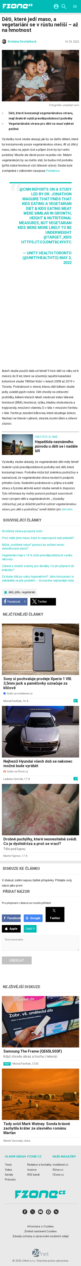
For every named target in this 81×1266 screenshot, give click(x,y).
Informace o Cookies (40, 1226)
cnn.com (67, 509)
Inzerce (32, 1169)
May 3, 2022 (66, 260)
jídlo (17, 592)
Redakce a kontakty (39, 1164)
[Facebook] (24, 1213)
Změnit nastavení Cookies (40, 1231)
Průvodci (10, 1179)
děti (10, 592)
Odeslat (16, 960)
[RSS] (56, 1213)
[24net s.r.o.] (40, 1255)
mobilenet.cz (60, 1164)
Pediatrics (53, 171)
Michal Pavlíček (12, 701)
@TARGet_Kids (58, 237)
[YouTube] (40, 1213)
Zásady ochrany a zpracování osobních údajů (40, 1236)
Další (30, 928)
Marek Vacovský (13, 1140)
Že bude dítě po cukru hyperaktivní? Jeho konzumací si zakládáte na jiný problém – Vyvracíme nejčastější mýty (38, 578)
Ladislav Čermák (13, 779)
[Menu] (75, 7)
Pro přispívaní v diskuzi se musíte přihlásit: (26, 902)
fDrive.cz (58, 1169)
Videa (8, 1169)
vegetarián (28, 592)
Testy (8, 1164)
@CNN (25, 189)
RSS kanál (33, 1174)
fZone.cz (58, 1174)
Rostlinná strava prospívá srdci (22, 531)
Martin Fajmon (12, 855)
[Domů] (18, 6)
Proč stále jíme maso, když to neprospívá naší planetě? (38, 538)
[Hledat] (63, 7)
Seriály (9, 1174)
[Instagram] (48, 1213)
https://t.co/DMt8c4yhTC (46, 242)
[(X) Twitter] (32, 1213)
